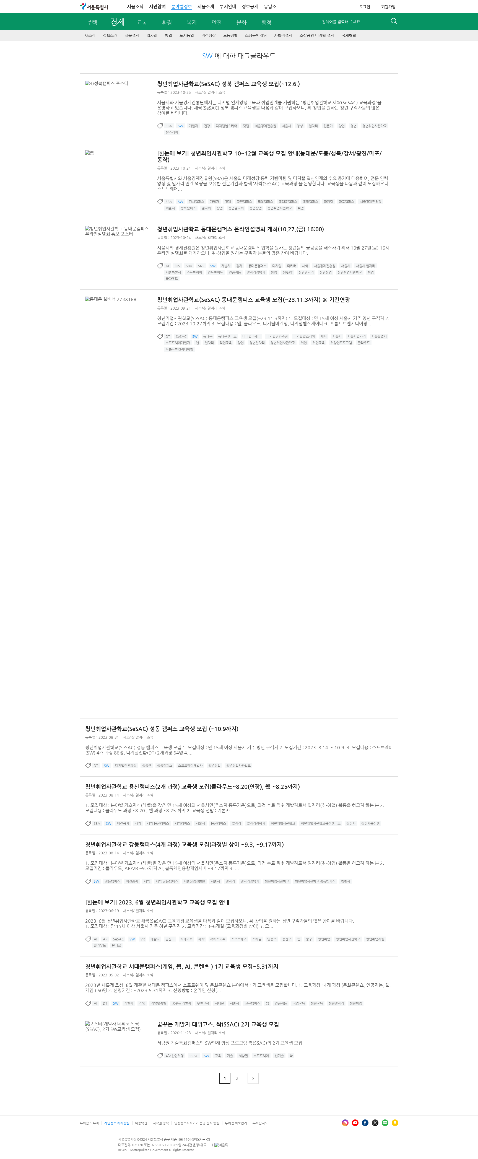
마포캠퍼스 (346, 202)
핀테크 (116, 945)
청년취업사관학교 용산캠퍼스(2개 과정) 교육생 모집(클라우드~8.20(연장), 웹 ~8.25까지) (192, 787)
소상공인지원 (256, 35)
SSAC (193, 1056)
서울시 (286, 126)
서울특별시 (173, 272)
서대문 (219, 1003)
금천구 (170, 939)
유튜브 (355, 1122)
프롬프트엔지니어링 (179, 349)
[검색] (394, 22)
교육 (218, 1056)
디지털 (276, 266)
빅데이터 (186, 939)
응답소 (270, 6)
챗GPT (288, 272)
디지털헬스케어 (226, 126)
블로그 (385, 1122)
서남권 (243, 1056)
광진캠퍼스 (244, 202)
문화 (241, 22)
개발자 (193, 126)
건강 (207, 126)
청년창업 (256, 208)
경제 (117, 22)
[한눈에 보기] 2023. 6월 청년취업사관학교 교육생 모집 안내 (157, 902)
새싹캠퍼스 (182, 823)
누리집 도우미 (89, 1123)
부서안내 (228, 6)
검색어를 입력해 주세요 (341, 21)
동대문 (207, 336)
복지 (192, 22)
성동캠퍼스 (164, 766)
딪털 (246, 126)
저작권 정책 (161, 1123)
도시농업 (187, 35)
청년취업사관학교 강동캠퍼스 (315, 881)
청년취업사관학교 (374, 126)
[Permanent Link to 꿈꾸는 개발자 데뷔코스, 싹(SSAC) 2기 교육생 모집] (121, 1023)
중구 (309, 939)
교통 (142, 22)
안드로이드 (215, 272)
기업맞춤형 (158, 1003)
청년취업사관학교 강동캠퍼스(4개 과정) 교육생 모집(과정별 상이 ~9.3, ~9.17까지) (184, 844)
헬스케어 (172, 132)
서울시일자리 (356, 336)
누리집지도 (260, 1123)
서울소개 (206, 6)
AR (105, 939)
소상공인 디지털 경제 (317, 35)
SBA (169, 126)
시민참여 (157, 6)
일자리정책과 (256, 272)
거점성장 (208, 35)
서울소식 (135, 6)
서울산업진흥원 (194, 881)
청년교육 (317, 1003)
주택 (92, 22)
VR (143, 939)
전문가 (328, 126)
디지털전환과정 (277, 336)
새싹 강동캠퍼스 (167, 881)
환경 (167, 22)
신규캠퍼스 (252, 1003)
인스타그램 (345, 1122)
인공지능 (235, 272)
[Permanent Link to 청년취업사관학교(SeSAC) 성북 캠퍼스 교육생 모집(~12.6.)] (108, 83)
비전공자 (123, 823)
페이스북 (365, 1122)
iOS (177, 266)
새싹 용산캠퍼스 (158, 823)
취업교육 (319, 343)
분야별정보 (181, 6)
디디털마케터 (251, 336)
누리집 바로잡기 (236, 1123)
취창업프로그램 (341, 343)
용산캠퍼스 (218, 823)
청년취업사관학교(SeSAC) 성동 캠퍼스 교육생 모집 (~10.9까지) (161, 729)
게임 (142, 1003)
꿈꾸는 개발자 (181, 1003)
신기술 (279, 1056)
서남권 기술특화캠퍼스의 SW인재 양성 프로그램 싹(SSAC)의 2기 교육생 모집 (229, 1043)
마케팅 (328, 202)
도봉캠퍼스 (265, 202)
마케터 (291, 266)
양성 (300, 126)
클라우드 (172, 279)
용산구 (286, 939)
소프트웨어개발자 (178, 343)
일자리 (152, 35)
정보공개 (250, 6)
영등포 (271, 939)
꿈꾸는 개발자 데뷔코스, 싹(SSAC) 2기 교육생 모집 (218, 1024)
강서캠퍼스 (196, 202)
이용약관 (141, 1123)
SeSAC (181, 336)
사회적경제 (283, 35)
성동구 (146, 766)
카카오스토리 (395, 1122)
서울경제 (132, 35)
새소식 (90, 35)
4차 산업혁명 (175, 1056)
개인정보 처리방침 (116, 1123)
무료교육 (203, 1003)
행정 (266, 22)
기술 (230, 1056)
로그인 (364, 6)
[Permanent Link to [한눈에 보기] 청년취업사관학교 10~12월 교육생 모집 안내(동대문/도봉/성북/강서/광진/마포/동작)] (91, 152)
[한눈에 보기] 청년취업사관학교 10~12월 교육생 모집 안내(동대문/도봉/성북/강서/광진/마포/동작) (269, 156)
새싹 (305, 266)
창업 (168, 35)
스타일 (256, 939)
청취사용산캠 (370, 823)
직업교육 (226, 343)
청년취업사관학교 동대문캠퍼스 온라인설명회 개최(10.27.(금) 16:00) (240, 229)
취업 (301, 208)
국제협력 (349, 35)
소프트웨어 (194, 272)
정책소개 (110, 35)
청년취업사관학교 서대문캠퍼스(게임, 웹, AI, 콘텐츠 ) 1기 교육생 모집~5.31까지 (182, 966)
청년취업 (214, 766)
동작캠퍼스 (310, 202)
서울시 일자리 (365, 266)
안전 (217, 22)
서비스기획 (217, 939)
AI (167, 266)
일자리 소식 (216, 92)
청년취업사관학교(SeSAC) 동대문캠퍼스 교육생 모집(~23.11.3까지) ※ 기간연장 (253, 300)
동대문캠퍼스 (288, 202)
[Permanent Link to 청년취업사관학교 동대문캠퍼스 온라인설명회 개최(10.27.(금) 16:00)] (121, 228)
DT (168, 336)
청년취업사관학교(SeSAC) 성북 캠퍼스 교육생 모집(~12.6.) (228, 84)
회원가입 (388, 6)
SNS (201, 266)
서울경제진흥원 (265, 126)
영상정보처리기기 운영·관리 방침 (196, 1123)
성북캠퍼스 (188, 208)
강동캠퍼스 (112, 881)
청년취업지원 (375, 939)
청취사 (350, 823)
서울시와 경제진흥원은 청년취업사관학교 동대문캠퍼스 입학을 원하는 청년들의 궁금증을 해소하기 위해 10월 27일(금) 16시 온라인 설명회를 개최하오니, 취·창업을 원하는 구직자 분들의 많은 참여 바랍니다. (273, 250)
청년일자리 (236, 208)
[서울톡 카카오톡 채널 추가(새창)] (221, 1145)
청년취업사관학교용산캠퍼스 (321, 823)
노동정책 (230, 35)
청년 (353, 126)
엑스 (375, 1122)
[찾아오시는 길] (200, 1139)
